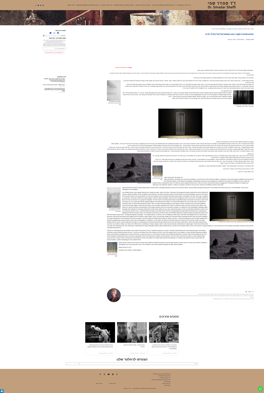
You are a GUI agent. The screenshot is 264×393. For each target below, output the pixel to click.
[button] (58, 33)
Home (252, 28)
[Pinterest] (40, 5)
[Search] (44, 36)
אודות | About (71, 5)
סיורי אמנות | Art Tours (106, 5)
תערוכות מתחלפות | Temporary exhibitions (87, 5)
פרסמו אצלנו (167, 385)
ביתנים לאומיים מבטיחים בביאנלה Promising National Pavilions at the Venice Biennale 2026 (54, 90)
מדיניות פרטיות (112, 383)
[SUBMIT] (79, 363)
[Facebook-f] (117, 374)
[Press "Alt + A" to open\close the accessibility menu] (2, 391)
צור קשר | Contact (166, 383)
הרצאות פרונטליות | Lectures (143, 5)
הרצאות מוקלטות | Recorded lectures (124, 5)
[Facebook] (43, 5)
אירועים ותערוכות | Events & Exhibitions (161, 379)
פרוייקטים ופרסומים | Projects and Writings (163, 5)
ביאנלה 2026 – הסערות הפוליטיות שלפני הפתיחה (54, 84)
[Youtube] (38, 5)
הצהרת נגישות (99, 383)
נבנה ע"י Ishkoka (127, 388)
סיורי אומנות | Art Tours (165, 377)
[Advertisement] (212, 53)
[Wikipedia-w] (100, 374)
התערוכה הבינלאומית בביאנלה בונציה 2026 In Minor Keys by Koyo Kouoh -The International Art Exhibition (54, 80)
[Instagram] (36, 5)
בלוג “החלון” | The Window (184, 5)
